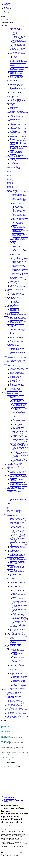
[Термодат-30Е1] (5, 829)
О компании (7, 1)
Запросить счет (7, 4)
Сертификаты (7, 3)
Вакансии (6, 7)
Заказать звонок (8, 8)
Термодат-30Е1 (7, 826)
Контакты (6, 5)
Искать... (3, 19)
